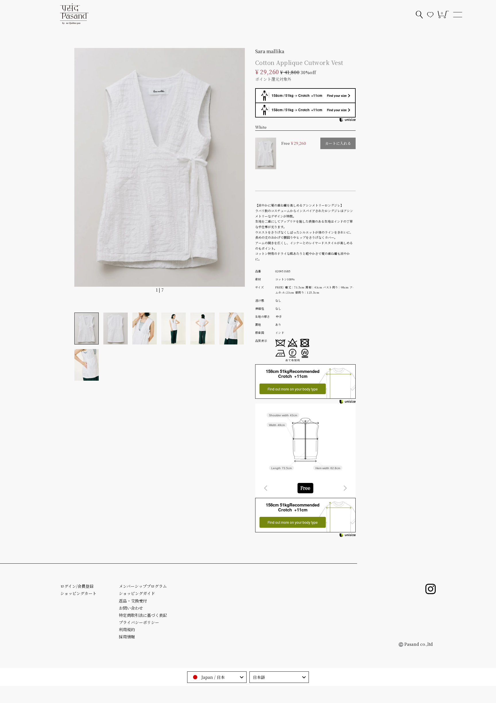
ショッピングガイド (137, 593)
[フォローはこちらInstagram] (430, 589)
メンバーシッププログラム (143, 586)
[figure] (265, 488)
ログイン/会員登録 (77, 586)
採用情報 (127, 637)
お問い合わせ (131, 608)
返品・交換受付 (133, 601)
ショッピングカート (78, 593)
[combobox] (305, 488)
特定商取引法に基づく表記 (143, 615)
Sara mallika (269, 51)
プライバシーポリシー (139, 622)
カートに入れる (338, 143)
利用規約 (127, 629)
